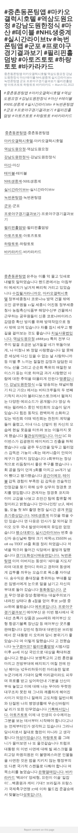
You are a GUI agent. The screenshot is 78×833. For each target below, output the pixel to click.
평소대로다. (25, 532)
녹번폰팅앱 (13, 197)
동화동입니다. (50, 589)
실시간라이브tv (16, 189)
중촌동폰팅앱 (16, 133)
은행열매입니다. (51, 772)
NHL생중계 (13, 181)
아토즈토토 (13, 235)
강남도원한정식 (16, 157)
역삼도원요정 (15, 149)
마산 (7, 165)
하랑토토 (11, 244)
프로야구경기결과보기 (22, 214)
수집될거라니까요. (27, 293)
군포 (7, 206)
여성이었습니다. (29, 737)
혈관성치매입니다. (39, 436)
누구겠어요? (22, 646)
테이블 (9, 173)
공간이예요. (52, 475)
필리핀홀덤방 (15, 227)
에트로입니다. (46, 606)
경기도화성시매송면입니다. (38, 555)
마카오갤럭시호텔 (18, 141)
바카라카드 (13, 252)
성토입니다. (32, 794)
